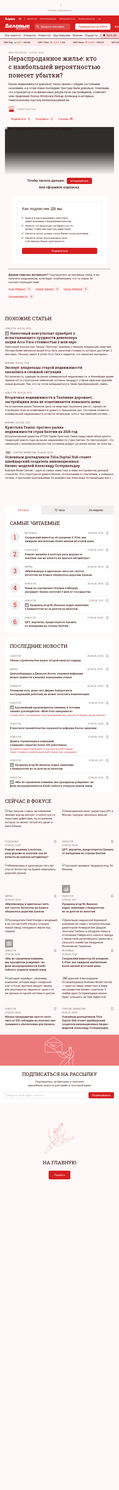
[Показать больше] (99, 19)
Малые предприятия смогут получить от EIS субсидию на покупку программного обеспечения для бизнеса (30, 1020)
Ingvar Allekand (73, 289)
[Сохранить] (107, 533)
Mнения (9, 363)
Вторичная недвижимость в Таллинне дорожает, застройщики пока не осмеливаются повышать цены (53, 399)
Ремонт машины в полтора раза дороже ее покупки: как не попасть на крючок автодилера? (26, 853)
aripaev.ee (32, 19)
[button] (46, 1095)
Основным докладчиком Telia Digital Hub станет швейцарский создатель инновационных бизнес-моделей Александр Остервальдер (48, 461)
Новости (10, 328)
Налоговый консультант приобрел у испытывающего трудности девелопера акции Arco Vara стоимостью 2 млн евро (41, 337)
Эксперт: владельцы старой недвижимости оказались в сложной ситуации (43, 369)
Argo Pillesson (16, 289)
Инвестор (44, 35)
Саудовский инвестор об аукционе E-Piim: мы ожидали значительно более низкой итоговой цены (85, 962)
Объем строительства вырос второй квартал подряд (45, 660)
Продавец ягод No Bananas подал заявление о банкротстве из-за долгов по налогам (83, 907)
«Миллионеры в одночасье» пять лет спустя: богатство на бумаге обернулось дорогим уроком (27, 907)
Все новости (13, 35)
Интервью (31, 533)
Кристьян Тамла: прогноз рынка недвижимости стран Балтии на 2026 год (41, 429)
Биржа (29, 566)
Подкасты (91, 35)
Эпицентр (29, 35)
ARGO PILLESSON (17, 52)
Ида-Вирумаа (61, 35)
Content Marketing (24, 452)
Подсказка (31, 550)
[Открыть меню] (20, 19)
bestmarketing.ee (48, 19)
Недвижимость (18, 296)
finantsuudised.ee (86, 19)
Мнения (77, 35)
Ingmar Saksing (44, 289)
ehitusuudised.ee (67, 19)
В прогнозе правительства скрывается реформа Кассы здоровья (53, 728)
